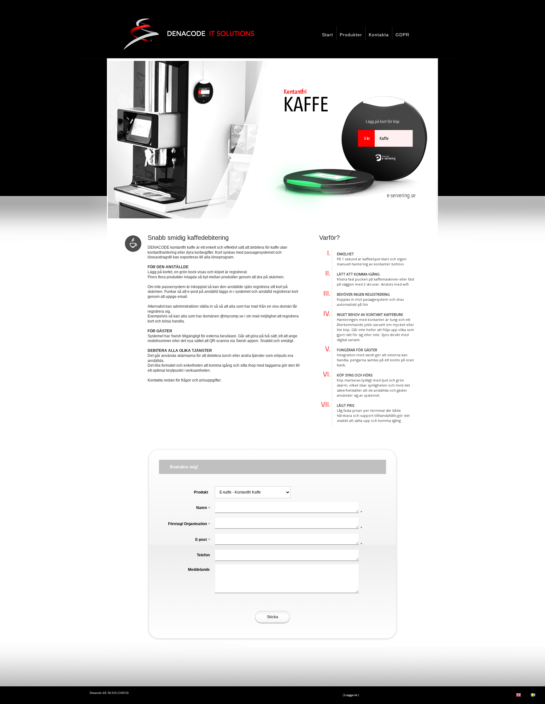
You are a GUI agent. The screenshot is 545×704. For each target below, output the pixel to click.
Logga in (350, 695)
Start (327, 34)
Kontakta (379, 34)
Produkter (351, 34)
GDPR (402, 34)
